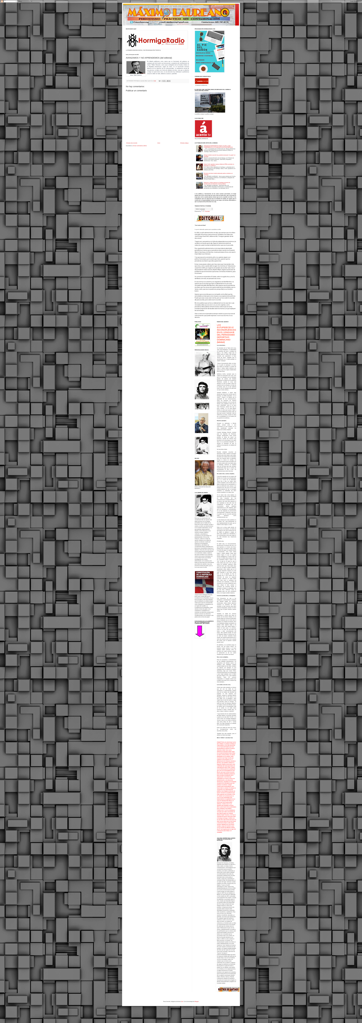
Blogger (197, 1001)
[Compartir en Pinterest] (170, 81)
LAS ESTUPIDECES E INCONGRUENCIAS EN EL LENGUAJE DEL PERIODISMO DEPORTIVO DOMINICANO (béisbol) (226, 333)
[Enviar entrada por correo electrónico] (159, 80)
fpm (182, 1001)
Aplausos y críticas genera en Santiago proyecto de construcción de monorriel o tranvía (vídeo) (217, 183)
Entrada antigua (184, 143)
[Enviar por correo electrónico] (162, 81)
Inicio (158, 143)
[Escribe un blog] (164, 81)
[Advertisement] (157, 137)
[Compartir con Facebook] (168, 81)
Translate (207, 211)
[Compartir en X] (166, 81)
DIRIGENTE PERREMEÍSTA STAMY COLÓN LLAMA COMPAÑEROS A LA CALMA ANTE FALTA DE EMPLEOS (218, 146)
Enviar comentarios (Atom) (140, 145)
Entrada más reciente (131, 143)
